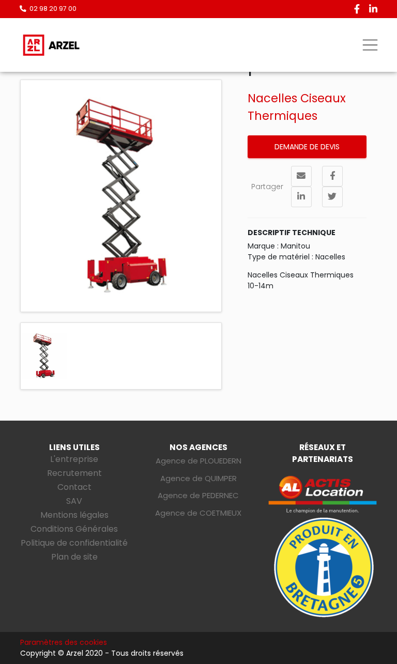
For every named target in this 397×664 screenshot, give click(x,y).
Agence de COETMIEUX (198, 512)
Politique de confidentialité (74, 543)
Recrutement (74, 473)
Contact (74, 487)
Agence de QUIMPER (198, 478)
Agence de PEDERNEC (198, 495)
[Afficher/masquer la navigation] (370, 45)
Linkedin (373, 9)
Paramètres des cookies (63, 642)
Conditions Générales (74, 529)
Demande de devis (307, 147)
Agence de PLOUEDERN (198, 460)
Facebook (357, 9)
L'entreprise (74, 459)
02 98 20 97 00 (53, 8)
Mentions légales (74, 515)
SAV (74, 501)
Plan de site (74, 557)
